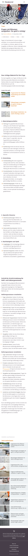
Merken (12, 36)
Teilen (18, 36)
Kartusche (6, 369)
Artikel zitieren (6, 36)
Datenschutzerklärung (14, 551)
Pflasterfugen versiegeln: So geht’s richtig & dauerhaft (18, 104)
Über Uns (14, 543)
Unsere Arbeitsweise (14, 545)
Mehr (23, 36)
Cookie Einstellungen (14, 547)
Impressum (14, 549)
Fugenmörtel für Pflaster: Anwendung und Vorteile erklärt (18, 94)
